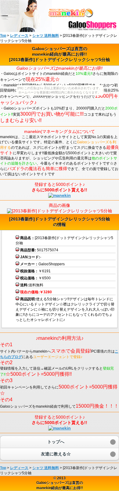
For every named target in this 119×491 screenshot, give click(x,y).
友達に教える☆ (56, 453)
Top (3, 35)
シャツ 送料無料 (45, 468)
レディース (19, 468)
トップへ (55, 441)
